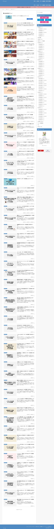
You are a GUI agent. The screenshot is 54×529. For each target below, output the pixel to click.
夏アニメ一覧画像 (44, 17)
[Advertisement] (19, 515)
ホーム (28, 526)
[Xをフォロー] (43, 145)
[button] (51, 12)
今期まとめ (40, 19)
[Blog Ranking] (41, 150)
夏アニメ (48, 19)
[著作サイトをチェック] (42, 145)
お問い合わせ (37, 526)
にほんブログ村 (48, 151)
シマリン (44, 136)
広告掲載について (42, 526)
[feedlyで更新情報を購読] (44, 145)
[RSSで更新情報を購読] (46, 145)
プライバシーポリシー (32, 526)
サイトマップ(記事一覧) (48, 526)
